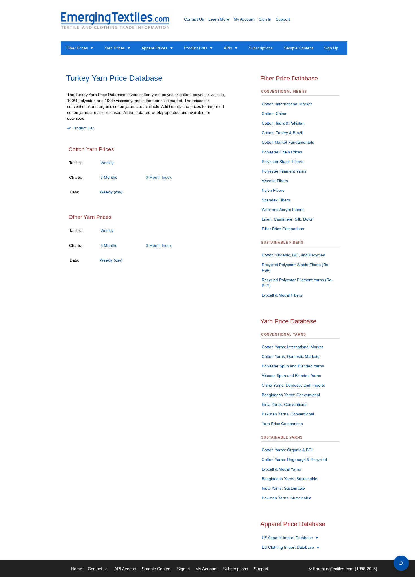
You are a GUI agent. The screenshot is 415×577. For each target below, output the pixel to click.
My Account (244, 19)
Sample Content (298, 48)
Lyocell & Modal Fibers (282, 295)
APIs (228, 48)
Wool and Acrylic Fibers (282, 209)
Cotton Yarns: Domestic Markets (290, 356)
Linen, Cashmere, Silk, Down (287, 219)
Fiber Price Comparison (283, 229)
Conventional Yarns (283, 334)
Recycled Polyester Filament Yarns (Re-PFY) (297, 283)
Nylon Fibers (273, 190)
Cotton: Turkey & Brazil (282, 132)
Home (76, 568)
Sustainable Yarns (282, 437)
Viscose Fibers (275, 180)
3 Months (109, 177)
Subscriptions (261, 48)
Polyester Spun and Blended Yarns (293, 366)
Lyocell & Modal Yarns (281, 469)
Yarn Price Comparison (282, 423)
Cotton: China (274, 113)
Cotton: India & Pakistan (283, 123)
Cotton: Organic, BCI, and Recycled (293, 255)
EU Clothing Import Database (288, 547)
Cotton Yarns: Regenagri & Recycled (294, 459)
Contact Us (194, 19)
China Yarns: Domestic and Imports (293, 385)
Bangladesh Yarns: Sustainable (289, 478)
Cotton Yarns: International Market (292, 347)
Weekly (107, 162)
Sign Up (331, 48)
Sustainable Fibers (282, 243)
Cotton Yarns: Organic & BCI (287, 450)
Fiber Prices (77, 48)
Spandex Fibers (276, 200)
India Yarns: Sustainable (283, 488)
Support (283, 19)
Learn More (218, 19)
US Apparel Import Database (287, 537)
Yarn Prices (114, 48)
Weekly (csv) (111, 192)
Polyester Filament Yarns (284, 171)
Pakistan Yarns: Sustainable (286, 498)
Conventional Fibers (284, 91)
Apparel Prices (154, 48)
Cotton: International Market (287, 104)
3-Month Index (159, 177)
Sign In (265, 19)
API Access (125, 568)
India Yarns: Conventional (284, 404)
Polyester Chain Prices (282, 152)
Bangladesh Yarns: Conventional (291, 395)
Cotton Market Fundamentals (288, 142)
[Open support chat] (401, 563)
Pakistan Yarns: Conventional (288, 414)
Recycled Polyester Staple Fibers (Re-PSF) (296, 267)
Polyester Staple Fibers (282, 161)
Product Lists (195, 48)
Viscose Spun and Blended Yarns (291, 375)
